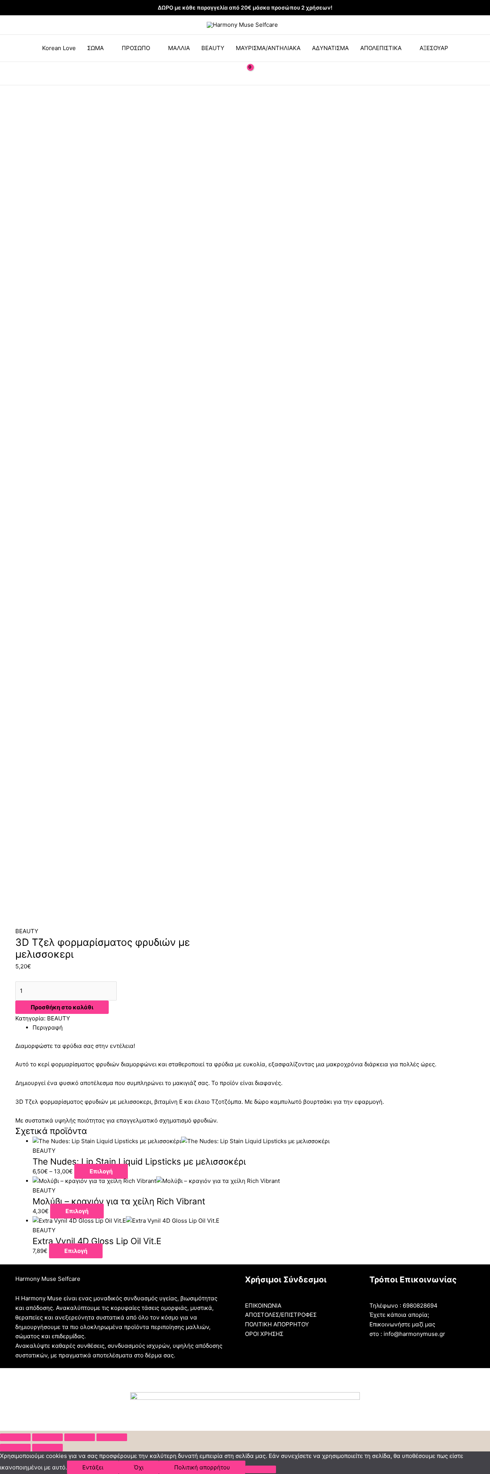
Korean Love (59, 48)
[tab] (254, 1028)
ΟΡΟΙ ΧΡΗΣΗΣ (264, 1333)
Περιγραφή (48, 1027)
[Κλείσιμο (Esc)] (15, 1437)
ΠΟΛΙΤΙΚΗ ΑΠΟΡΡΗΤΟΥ (277, 1324)
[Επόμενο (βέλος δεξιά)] (47, 1447)
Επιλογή (101, 1171)
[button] (227, 73)
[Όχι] (260, 1469)
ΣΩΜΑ (95, 48)
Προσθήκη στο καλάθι (62, 1007)
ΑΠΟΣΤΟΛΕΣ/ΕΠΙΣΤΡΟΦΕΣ (281, 1314)
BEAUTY (212, 48)
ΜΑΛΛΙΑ (179, 48)
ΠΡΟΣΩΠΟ (136, 48)
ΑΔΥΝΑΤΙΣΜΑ (330, 48)
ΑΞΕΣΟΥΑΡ (434, 48)
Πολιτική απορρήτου (202, 1467)
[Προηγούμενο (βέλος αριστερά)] (15, 1447)
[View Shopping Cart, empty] (245, 73)
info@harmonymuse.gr (414, 1333)
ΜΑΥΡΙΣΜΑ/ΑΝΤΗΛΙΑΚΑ (268, 48)
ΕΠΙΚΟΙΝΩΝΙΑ (263, 1305)
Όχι (139, 1467)
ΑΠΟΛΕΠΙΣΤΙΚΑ (381, 48)
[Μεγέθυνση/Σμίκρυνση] (111, 1437)
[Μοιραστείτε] (47, 1437)
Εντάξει (92, 1467)
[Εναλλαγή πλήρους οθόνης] (79, 1437)
